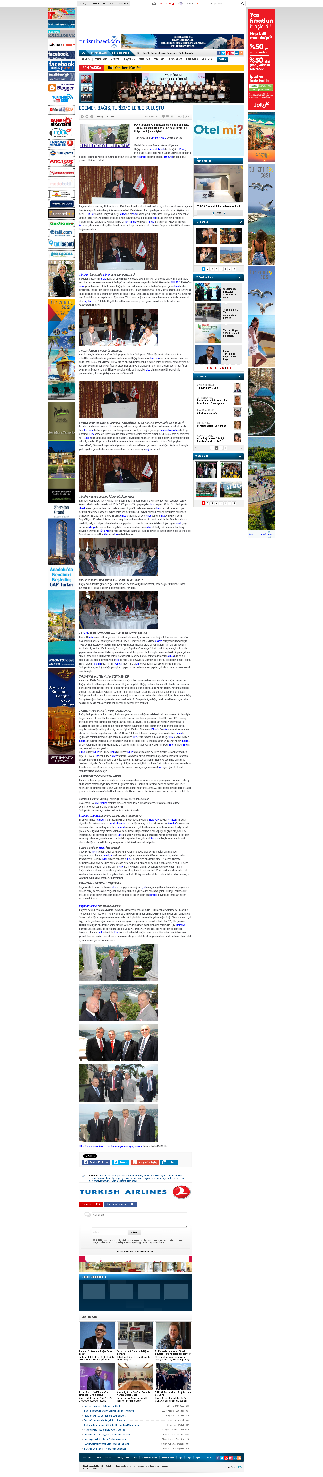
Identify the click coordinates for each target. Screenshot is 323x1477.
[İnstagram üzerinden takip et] (232, 53)
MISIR (102, 847)
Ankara (158, 641)
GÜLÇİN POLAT (211, 398)
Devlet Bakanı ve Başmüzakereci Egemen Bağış (121, 1175)
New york (154, 819)
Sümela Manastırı (169, 430)
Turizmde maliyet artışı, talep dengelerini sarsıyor (107, 1434)
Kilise (92, 434)
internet (155, 838)
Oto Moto (208, 1457)
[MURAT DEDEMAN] (206, 255)
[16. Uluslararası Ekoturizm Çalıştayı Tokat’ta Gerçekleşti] (231, 470)
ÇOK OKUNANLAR (204, 277)
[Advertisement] (161, 20)
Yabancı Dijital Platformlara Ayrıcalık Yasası (104, 1429)
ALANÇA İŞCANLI (211, 413)
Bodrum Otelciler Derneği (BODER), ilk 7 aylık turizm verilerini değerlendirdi (97, 1355)
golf (100, 932)
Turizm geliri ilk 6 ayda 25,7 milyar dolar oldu (105, 1439)
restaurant (130, 221)
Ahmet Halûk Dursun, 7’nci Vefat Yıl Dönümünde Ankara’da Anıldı (95, 1396)
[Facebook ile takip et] (219, 53)
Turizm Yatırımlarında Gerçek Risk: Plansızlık (105, 1420)
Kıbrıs (154, 729)
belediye (121, 823)
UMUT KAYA (210, 425)
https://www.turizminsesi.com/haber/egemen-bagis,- (107, 1146)
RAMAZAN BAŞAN (207, 386)
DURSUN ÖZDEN (214, 438)
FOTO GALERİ (202, 222)
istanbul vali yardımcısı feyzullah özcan (119, 1181)
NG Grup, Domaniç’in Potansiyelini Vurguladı (105, 1448)
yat (154, 217)
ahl (137, 663)
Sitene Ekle (123, 3)
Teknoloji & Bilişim (149, 1457)
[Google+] (91, 116)
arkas (134, 214)
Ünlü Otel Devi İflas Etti (124, 68)
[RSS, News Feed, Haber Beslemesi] (241, 53)
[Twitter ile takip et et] (223, 53)
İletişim (108, 1457)
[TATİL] (231, 255)
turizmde (141, 156)
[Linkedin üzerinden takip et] (237, 53)
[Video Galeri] (121, 53)
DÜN (229, 368)
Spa (180, 1457)
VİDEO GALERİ (202, 456)
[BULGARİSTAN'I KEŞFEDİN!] (206, 489)
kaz (81, 225)
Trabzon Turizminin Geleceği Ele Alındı (102, 1406)
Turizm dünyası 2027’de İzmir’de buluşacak (231, 333)
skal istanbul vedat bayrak (138, 1178)
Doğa (189, 1457)
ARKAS (96, 816)
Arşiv (112, 3)
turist (177, 286)
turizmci (154, 358)
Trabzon (86, 437)
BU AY (209, 368)
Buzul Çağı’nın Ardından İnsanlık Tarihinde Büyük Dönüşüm (134, 1396)
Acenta (161, 149)
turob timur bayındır (160, 1178)
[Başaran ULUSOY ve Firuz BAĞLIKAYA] (206, 235)
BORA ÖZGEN (159, 138)
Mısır (94, 851)
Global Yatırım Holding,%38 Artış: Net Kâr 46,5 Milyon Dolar (111, 1425)
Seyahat (153, 149)
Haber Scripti (231, 1467)
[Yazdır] (172, 116)
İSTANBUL (84, 816)
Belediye (180, 925)
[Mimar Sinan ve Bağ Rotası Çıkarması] (206, 470)
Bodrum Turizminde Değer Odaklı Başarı (163, 52)
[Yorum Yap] (163, 116)
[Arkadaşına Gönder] (167, 116)
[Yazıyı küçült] (180, 116)
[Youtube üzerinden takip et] (228, 53)
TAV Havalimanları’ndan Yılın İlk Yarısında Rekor (106, 1444)
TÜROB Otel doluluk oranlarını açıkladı (218, 206)
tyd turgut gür (118, 1178)
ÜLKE (85, 633)
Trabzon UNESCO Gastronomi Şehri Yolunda (105, 1415)
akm (161, 767)
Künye (98, 1457)
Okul (120, 834)
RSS (135, 1457)
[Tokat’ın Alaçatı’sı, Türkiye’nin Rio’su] (231, 489)
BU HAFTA (219, 368)
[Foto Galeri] (99, 53)
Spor (198, 1457)
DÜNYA (106, 274)
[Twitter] (86, 116)
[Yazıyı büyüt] (187, 116)
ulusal (82, 508)
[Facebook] (82, 116)
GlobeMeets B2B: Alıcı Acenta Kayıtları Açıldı (231, 293)
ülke (148, 369)
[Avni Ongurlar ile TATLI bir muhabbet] (231, 235)
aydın (88, 301)
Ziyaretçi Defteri (122, 1457)
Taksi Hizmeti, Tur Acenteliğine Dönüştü (230, 313)
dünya (123, 214)
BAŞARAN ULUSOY (89, 906)
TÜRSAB (180, 149)
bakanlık (153, 894)
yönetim (96, 663)
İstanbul (100, 819)
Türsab (150, 221)
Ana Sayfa (83, 3)
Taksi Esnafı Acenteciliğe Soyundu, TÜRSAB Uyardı (133, 1355)
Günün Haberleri (98, 3)
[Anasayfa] (83, 53)
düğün (148, 449)
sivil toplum (101, 803)
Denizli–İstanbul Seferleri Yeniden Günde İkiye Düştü (109, 1411)
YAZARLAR (200, 376)
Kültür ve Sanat (168, 1457)
